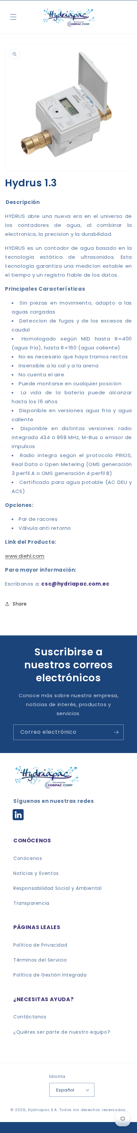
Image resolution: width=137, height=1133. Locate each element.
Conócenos (27, 858)
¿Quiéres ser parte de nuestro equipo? (61, 1032)
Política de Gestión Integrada (49, 975)
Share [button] (20, 604)
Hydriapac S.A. (43, 1109)
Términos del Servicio (40, 960)
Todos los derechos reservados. (93, 1109)
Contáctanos (30, 1016)
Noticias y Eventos (36, 873)
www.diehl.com (25, 555)
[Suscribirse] (116, 732)
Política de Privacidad (40, 945)
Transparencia (31, 903)
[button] (13, 17)
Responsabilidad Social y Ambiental (57, 888)
